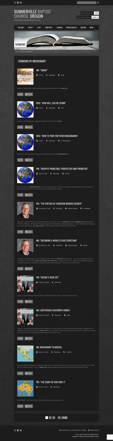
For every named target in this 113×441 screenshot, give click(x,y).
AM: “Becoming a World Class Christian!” (56, 240)
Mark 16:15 (54, 261)
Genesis (67, 173)
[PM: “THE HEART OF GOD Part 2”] (25, 395)
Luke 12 (59, 121)
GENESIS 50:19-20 (34, 187)
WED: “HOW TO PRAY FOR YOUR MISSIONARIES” (57, 136)
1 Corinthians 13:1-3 (66, 222)
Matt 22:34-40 (40, 226)
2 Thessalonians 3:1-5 (62, 154)
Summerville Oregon (32, 13)
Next (63, 417)
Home (17, 51)
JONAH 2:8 (64, 88)
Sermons (20, 44)
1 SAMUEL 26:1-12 (43, 367)
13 (59, 417)
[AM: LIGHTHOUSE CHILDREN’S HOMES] (25, 324)
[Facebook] (18, 2)
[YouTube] (21, 2)
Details (20, 94)
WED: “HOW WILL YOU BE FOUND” (51, 103)
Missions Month (72, 208)
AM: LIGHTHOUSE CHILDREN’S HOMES (53, 310)
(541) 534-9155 (94, 430)
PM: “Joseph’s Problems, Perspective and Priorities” (62, 168)
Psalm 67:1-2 (61, 259)
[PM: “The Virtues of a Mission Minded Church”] (25, 217)
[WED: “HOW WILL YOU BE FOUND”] (25, 116)
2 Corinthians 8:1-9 (78, 222)
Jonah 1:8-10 (43, 330)
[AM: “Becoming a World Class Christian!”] (25, 254)
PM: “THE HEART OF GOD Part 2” (50, 382)
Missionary (29, 51)
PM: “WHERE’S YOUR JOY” (47, 277)
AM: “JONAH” (41, 70)
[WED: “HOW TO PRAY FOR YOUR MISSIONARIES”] (25, 149)
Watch (30, 94)
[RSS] (15, 2)
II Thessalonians (65, 141)
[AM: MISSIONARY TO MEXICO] (25, 360)
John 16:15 (48, 261)
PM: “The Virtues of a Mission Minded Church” (59, 203)
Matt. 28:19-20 (39, 261)
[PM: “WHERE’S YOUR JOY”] (25, 291)
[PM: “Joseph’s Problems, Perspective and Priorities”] (25, 182)
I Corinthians (86, 208)
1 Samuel (68, 352)
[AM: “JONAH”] (25, 83)
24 (85, 222)
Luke (62, 108)
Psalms (85, 245)
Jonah (62, 75)
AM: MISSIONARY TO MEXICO (49, 347)
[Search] (98, 3)
